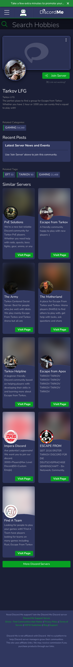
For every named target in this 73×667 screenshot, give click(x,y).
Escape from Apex (53, 371)
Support (54, 625)
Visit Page (24, 255)
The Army (11, 297)
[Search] (4, 24)
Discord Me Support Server (36, 618)
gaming (48, 174)
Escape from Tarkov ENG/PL (54, 224)
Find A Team (13, 520)
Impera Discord (15, 446)
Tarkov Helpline (15, 371)
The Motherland (51, 297)
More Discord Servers (36, 564)
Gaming (14, 127)
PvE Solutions (13, 222)
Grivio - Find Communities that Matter (24, 621)
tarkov (26, 174)
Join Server (58, 76)
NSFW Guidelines (33, 625)
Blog (45, 625)
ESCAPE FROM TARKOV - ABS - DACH (52, 451)
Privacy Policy (51, 621)
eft (9, 174)
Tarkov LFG (14, 91)
